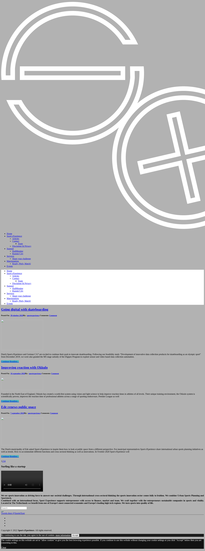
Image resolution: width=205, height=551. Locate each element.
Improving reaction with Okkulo (24, 367)
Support (10, 248)
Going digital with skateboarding (24, 309)
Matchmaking (13, 261)
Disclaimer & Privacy (21, 246)
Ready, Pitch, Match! (21, 263)
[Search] (2, 511)
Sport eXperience (14, 236)
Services (10, 256)
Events (10, 266)
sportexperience (33, 315)
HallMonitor (17, 251)
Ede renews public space (18, 407)
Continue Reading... (10, 361)
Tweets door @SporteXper (13, 513)
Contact (15, 241)
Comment (53, 315)
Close (3, 547)
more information (63, 535)
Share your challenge (21, 258)
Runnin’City (17, 253)
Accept (75, 535)
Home (9, 233)
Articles (15, 238)
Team (20, 243)
